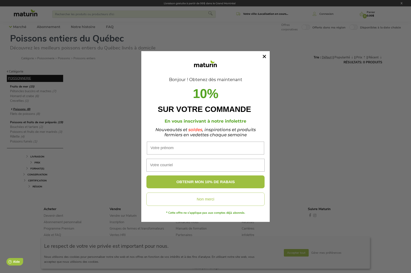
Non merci (205, 199)
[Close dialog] (264, 56)
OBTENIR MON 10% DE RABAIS (205, 182)
